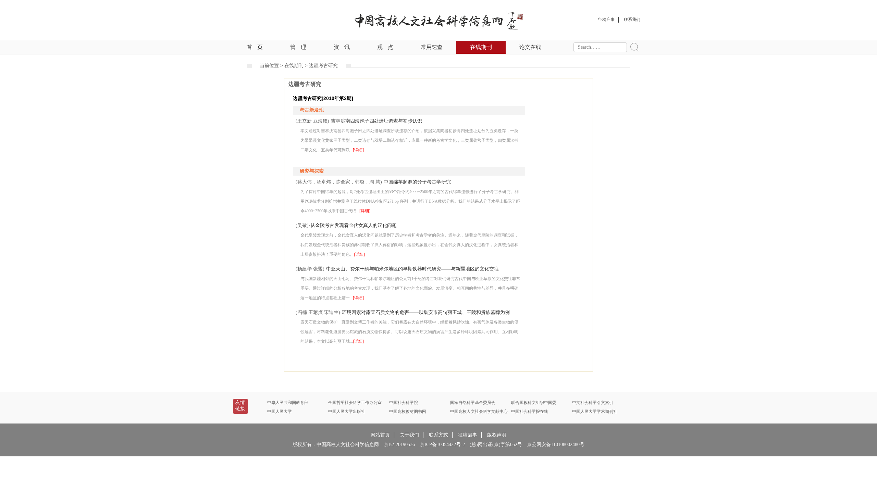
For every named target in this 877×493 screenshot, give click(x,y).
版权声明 (496, 435)
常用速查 (432, 47)
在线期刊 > (296, 65)
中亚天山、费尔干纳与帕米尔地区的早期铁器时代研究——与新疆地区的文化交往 (412, 268)
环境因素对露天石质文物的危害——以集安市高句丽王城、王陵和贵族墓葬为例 (426, 312)
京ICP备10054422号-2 (442, 444)
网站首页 (380, 435)
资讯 (342, 47)
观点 (385, 47)
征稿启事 (467, 435)
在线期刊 (481, 47)
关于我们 (409, 435)
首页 (255, 47)
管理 (298, 47)
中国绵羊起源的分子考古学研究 (417, 182)
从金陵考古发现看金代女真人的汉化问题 (353, 225)
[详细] (358, 150)
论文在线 (530, 47)
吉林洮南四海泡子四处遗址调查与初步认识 (376, 121)
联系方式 (438, 435)
